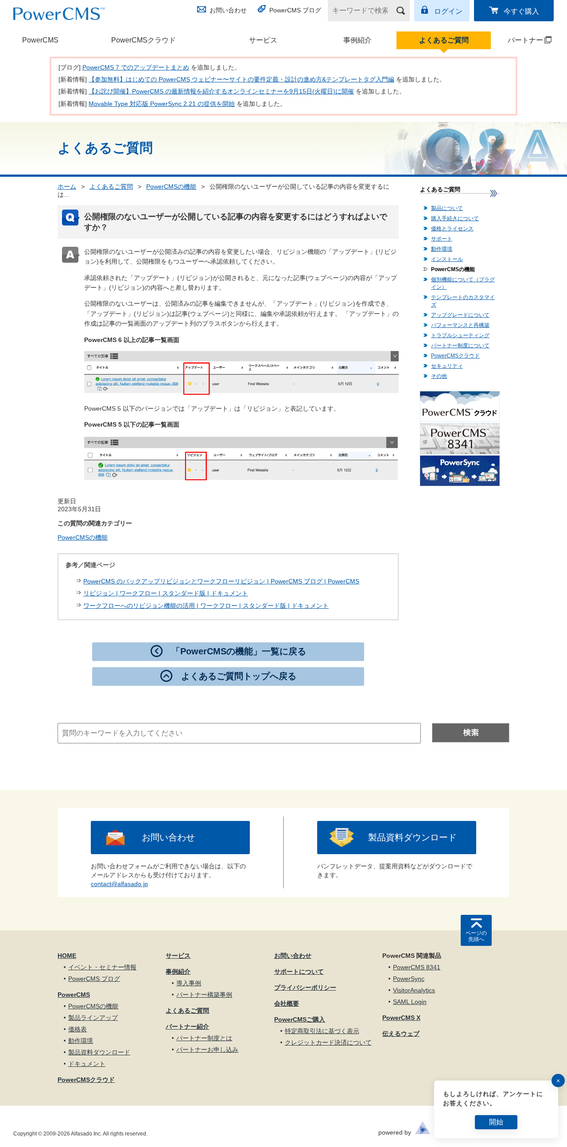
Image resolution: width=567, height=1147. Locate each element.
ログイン (448, 11)
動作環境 (441, 249)
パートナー (517, 40)
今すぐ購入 (521, 11)
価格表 (77, 1029)
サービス (263, 40)
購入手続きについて (455, 218)
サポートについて (299, 971)
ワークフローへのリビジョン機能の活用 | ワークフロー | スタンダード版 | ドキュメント (206, 605)
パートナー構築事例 (204, 994)
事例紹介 (357, 40)
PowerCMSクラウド (143, 40)
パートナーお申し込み (207, 1049)
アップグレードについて (460, 315)
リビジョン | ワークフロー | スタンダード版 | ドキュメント (165, 593)
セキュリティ (447, 366)
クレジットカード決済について (328, 1042)
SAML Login (410, 1001)
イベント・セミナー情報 (102, 967)
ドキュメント (86, 1063)
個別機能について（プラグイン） (463, 283)
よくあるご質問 (444, 40)
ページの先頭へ (476, 936)
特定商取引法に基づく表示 (322, 1030)
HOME (67, 955)
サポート (441, 239)
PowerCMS (40, 40)
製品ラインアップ (93, 1017)
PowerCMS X (401, 1017)
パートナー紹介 (187, 1026)
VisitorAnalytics (414, 990)
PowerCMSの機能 (171, 186)
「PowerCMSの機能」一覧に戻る (238, 651)
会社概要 (286, 1003)
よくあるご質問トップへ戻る (238, 676)
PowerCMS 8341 (416, 967)
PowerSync (408, 978)
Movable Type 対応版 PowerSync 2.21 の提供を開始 (162, 103)
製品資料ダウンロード (412, 837)
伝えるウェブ (400, 1033)
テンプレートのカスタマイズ (463, 301)
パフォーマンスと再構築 (460, 325)
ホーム (67, 186)
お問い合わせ (228, 10)
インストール (447, 259)
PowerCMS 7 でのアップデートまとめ (135, 67)
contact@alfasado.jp (119, 883)
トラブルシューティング (460, 335)
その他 (439, 376)
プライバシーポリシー (305, 987)
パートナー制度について (460, 345)
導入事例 (188, 983)
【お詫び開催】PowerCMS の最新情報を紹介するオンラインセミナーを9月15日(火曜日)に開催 (221, 91)
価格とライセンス (452, 229)
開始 (496, 1122)
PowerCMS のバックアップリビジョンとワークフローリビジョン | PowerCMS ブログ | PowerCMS (221, 581)
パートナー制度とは (204, 1038)
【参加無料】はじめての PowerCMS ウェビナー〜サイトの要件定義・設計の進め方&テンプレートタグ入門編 (241, 79)
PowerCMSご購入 (299, 1019)
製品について (447, 208)
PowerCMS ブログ (295, 10)
